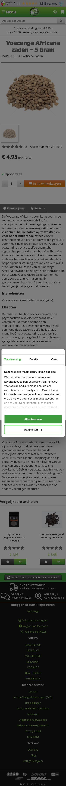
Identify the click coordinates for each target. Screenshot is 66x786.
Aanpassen (31, 429)
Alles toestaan (33, 419)
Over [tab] (54, 359)
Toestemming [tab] (12, 359)
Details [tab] (33, 359)
